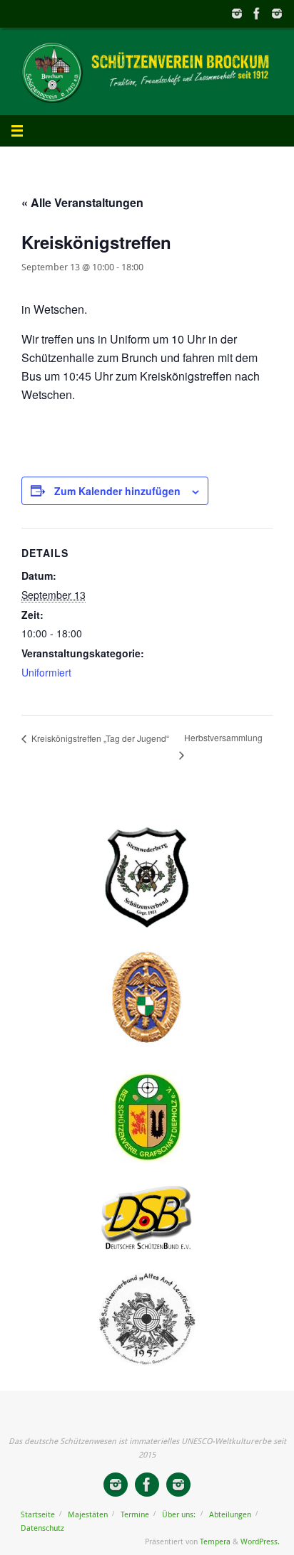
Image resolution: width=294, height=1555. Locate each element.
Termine (135, 1514)
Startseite (38, 1514)
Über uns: (179, 1514)
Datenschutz (42, 1527)
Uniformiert (46, 672)
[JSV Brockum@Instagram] (237, 13)
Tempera (215, 1541)
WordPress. (260, 1541)
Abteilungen (230, 1514)
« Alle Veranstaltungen (82, 202)
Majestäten (88, 1514)
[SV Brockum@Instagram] (277, 13)
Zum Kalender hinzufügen (117, 491)
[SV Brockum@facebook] (257, 13)
